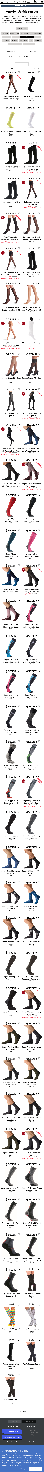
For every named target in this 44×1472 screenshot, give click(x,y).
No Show (32, 44)
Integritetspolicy (32, 1435)
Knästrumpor (15, 37)
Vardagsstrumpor (14, 33)
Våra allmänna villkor (32, 1432)
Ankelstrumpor (6, 37)
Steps (31, 40)
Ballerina (26, 44)
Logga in (35, 2)
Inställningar (22, 1469)
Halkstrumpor (6, 40)
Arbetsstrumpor (24, 40)
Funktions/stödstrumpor (27, 37)
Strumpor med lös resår (15, 44)
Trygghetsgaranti (32, 1430)
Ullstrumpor (14, 40)
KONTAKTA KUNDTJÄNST (11, 1437)
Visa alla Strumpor (22, 28)
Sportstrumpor (24, 33)
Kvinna (11, 52)
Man (33, 52)
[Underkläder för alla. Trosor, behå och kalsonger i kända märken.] (22, 1)
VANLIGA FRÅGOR (12, 1431)
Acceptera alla (35, 1469)
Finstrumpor (5, 33)
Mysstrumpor (37, 40)
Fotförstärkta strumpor (36, 33)
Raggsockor (38, 37)
